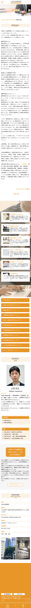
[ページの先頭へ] (28, 601)
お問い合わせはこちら (16, 484)
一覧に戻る (16, 194)
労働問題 (24, 164)
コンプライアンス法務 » (23, 189)
